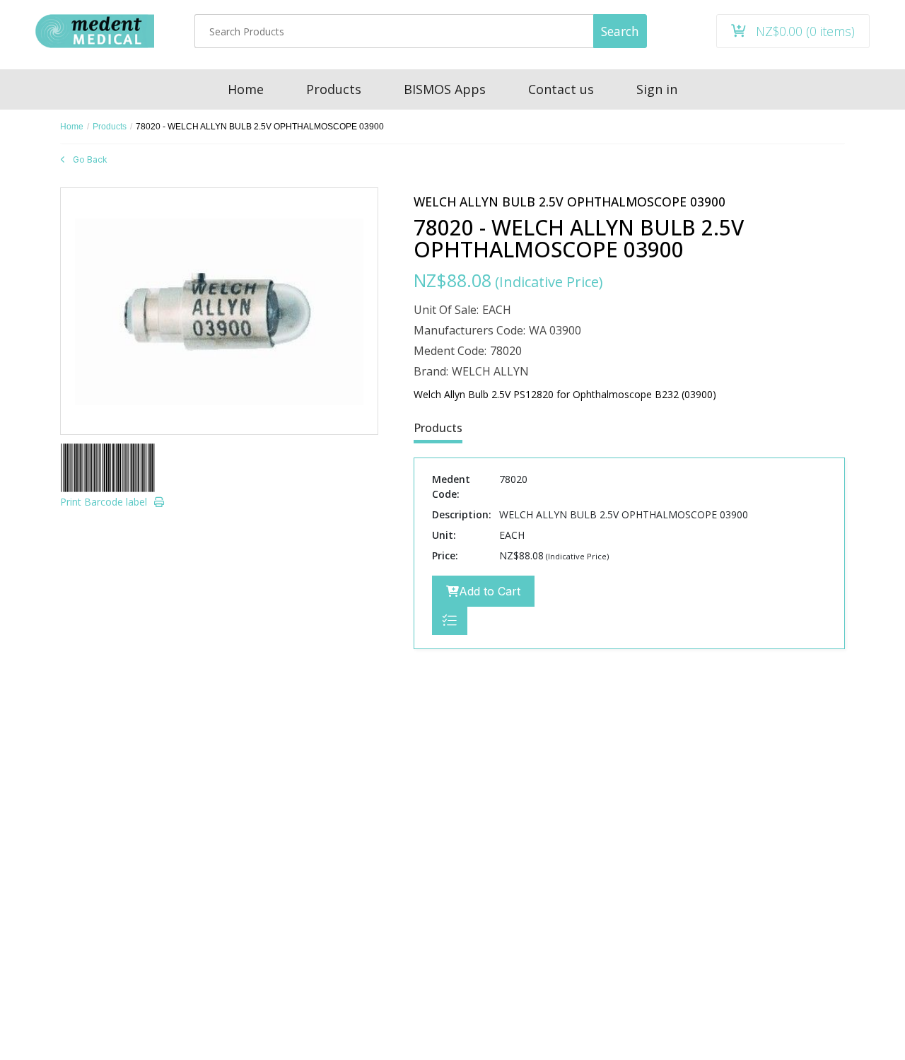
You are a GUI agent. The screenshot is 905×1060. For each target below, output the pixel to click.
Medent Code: (450, 351)
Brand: (431, 371)
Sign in (656, 89)
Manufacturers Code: (469, 330)
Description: (461, 514)
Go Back (90, 159)
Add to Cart (489, 591)
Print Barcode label (103, 501)
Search (620, 31)
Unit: (444, 535)
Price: (445, 555)
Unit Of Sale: (446, 310)
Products (110, 127)
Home (71, 127)
